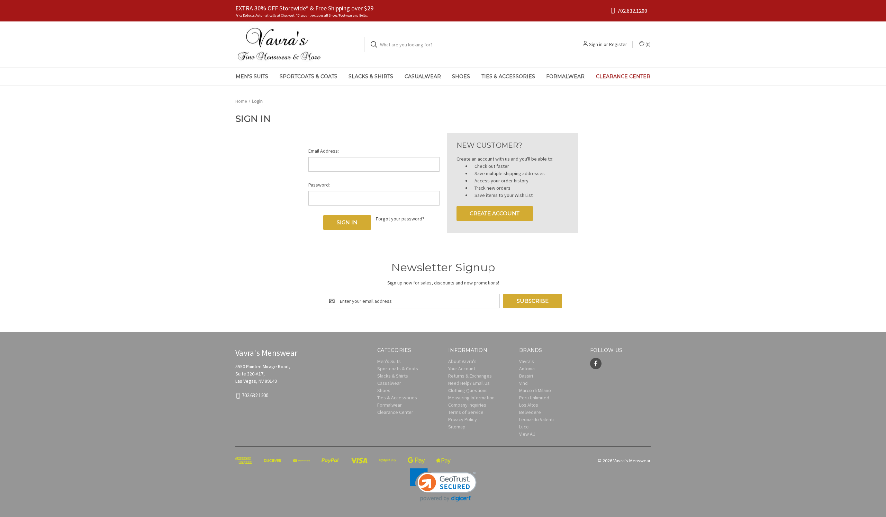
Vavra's (526, 361)
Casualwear (423, 76)
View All (527, 434)
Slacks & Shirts (371, 76)
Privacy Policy (462, 419)
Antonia (527, 368)
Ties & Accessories (508, 76)
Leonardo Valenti (536, 419)
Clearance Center (623, 76)
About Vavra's (462, 361)
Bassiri (526, 376)
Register (618, 44)
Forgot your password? (400, 219)
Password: (319, 185)
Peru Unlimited (534, 397)
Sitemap (456, 427)
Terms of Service (465, 412)
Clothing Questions (468, 390)
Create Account (494, 213)
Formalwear (565, 76)
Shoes (461, 76)
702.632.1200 (632, 11)
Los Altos (528, 405)
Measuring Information (471, 397)
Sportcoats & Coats (308, 76)
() (647, 44)
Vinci (523, 383)
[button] (443, 485)
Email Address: (323, 151)
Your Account (461, 368)
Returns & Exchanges (470, 376)
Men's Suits (252, 76)
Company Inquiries (467, 405)
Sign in (596, 44)
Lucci (524, 427)
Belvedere (530, 412)
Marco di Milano (535, 390)
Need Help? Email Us (469, 383)
